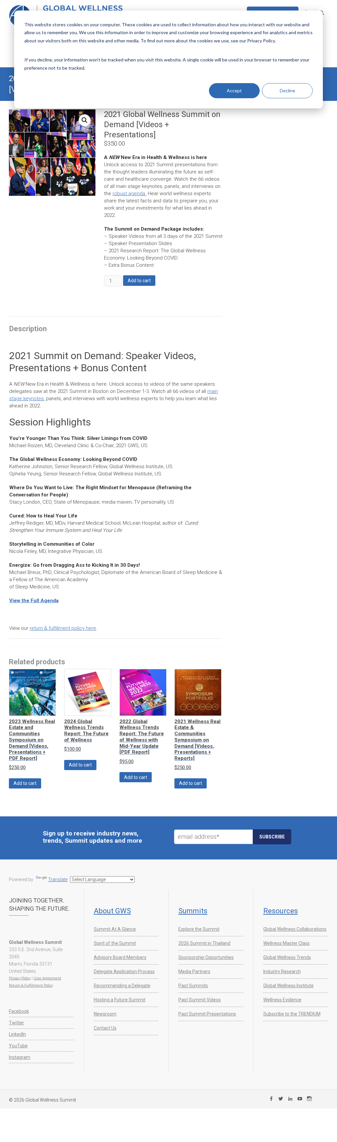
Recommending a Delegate (122, 985)
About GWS (112, 911)
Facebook (19, 1011)
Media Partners (194, 971)
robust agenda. (129, 193)
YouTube (18, 1045)
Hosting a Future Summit (119, 999)
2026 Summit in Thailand (204, 943)
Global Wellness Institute (288, 985)
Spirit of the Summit (115, 943)
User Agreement (47, 978)
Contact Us (105, 1028)
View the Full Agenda (34, 601)
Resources (280, 911)
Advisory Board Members (120, 957)
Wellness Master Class (286, 943)
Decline (287, 90)
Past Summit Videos (199, 999)
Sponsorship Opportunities (206, 957)
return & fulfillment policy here (63, 628)
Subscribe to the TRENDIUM (292, 1013)
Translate (57, 879)
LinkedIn (17, 1034)
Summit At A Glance (115, 929)
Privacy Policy (20, 978)
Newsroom (105, 1013)
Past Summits (193, 985)
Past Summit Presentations (207, 1013)
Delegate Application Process (124, 971)
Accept (234, 90)
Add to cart (139, 280)
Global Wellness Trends (287, 957)
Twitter (16, 1022)
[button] (85, 120)
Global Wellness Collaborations (294, 929)
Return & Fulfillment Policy (31, 985)
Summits (192, 911)
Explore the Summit (199, 929)
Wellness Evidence (282, 999)
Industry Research (282, 971)
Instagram (19, 1057)
